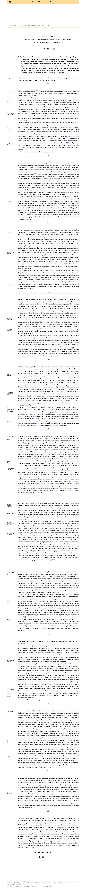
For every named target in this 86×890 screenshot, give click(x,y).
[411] (72, 681)
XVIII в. (31, 1)
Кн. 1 (43, 25)
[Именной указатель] (39, 857)
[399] (43, 283)
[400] (25, 324)
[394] (70, 131)
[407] (36, 589)
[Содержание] (46, 852)
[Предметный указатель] (46, 857)
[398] (46, 254)
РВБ (10, 1)
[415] (33, 847)
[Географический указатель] (43, 857)
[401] (73, 348)
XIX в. (38, 1)
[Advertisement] (43, 13)
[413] (77, 760)
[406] (54, 559)
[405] (71, 483)
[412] (57, 730)
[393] (25, 120)
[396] (36, 173)
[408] (24, 616)
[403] (33, 418)
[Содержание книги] (43, 852)
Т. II (49, 25)
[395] (67, 142)
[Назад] (35, 852)
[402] (29, 404)
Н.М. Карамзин (12, 25)
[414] (19, 824)
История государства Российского (29, 25)
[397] (30, 207)
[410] (66, 661)
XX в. (45, 1)
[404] (75, 462)
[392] (37, 90)
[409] (24, 627)
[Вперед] (50, 852)
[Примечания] (39, 852)
